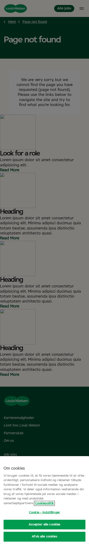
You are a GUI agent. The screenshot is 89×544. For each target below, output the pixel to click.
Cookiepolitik (44, 503)
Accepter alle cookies (45, 524)
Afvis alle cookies (44, 536)
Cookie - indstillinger (44, 512)
